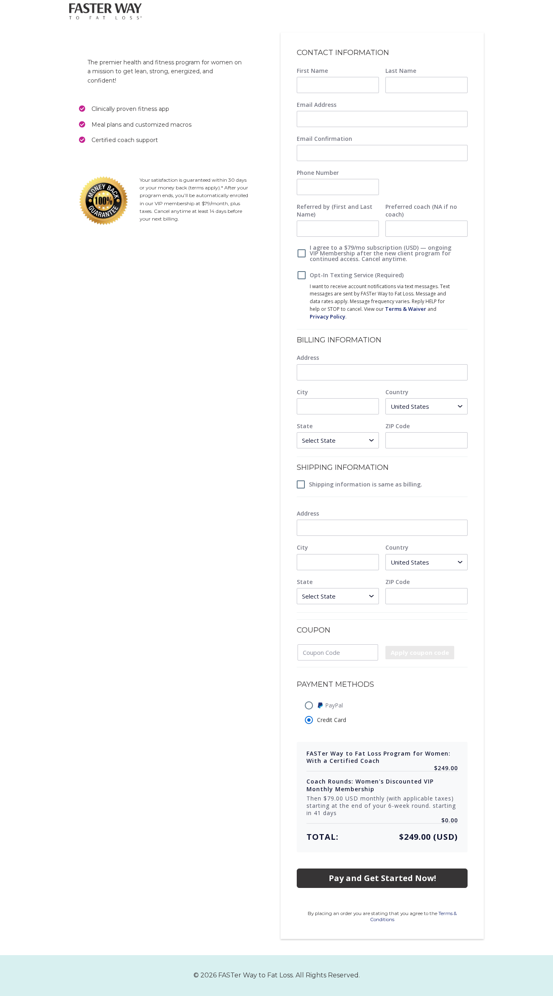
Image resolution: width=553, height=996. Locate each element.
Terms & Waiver (405, 308)
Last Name (400, 70)
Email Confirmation (324, 138)
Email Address (316, 104)
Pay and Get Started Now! (382, 878)
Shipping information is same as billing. (365, 484)
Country (396, 392)
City (302, 392)
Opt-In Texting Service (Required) (357, 275)
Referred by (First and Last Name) (334, 210)
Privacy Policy (327, 316)
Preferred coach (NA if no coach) (421, 210)
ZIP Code (397, 426)
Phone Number (318, 172)
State (305, 426)
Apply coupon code (420, 652)
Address (308, 357)
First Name (312, 70)
